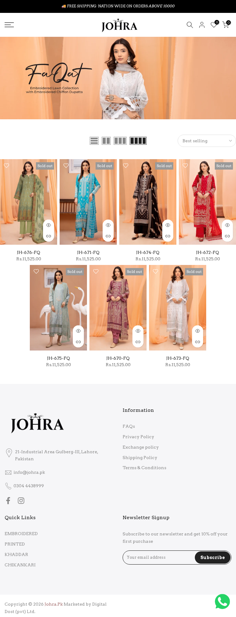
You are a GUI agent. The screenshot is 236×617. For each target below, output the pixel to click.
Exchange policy (141, 447)
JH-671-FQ (88, 252)
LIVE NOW (132, 6)
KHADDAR (16, 554)
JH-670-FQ (118, 358)
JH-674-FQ (147, 252)
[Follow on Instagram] (21, 500)
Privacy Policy (138, 436)
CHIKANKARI (20, 564)
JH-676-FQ (28, 252)
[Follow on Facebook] (8, 500)
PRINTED (15, 544)
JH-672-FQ (207, 252)
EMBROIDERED (21, 533)
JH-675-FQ (58, 358)
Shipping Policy (140, 457)
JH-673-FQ (177, 358)
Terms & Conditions (144, 467)
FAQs (129, 426)
